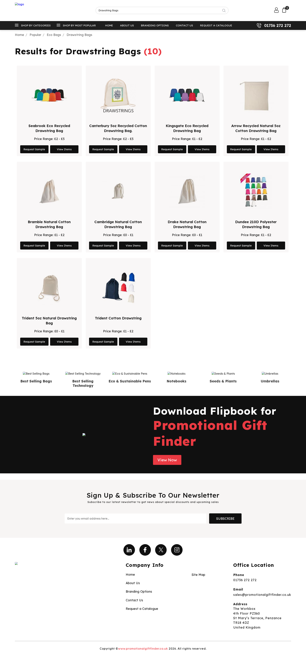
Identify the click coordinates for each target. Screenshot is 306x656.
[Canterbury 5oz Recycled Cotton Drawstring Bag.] (118, 95)
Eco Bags (54, 35)
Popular (35, 35)
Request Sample (34, 149)
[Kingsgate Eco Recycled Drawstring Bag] (187, 95)
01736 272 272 (277, 25)
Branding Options (155, 25)
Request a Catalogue (216, 25)
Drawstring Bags (79, 35)
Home (109, 25)
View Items (64, 149)
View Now (167, 459)
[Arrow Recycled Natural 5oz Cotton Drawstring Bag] (256, 95)
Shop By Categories (36, 25)
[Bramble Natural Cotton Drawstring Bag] (49, 191)
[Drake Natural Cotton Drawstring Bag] (187, 191)
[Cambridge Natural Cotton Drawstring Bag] (118, 191)
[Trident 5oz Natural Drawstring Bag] (49, 287)
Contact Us (184, 25)
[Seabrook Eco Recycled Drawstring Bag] (49, 95)
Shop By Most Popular (79, 25)
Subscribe (225, 518)
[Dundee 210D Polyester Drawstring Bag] (256, 191)
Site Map (198, 575)
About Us (127, 25)
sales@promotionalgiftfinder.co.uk (262, 595)
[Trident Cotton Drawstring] (118, 287)
